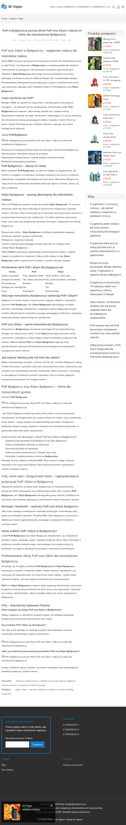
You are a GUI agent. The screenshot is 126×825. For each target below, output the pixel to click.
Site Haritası (7, 769)
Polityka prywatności (73, 765)
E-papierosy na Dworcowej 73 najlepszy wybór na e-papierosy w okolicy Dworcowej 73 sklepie (105, 288)
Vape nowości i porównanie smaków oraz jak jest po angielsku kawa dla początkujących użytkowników (105, 310)
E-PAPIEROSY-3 (69, 7)
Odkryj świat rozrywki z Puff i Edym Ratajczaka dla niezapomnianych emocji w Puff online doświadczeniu (105, 351)
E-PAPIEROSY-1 (99, 7)
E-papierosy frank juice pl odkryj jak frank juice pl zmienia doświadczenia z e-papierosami (105, 249)
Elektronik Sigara (56, 819)
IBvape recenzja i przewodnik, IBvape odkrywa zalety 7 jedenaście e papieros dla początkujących (105, 269)
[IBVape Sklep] (12, 7)
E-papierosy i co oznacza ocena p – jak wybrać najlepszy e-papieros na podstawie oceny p (104, 210)
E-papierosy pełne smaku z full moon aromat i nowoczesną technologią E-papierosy (105, 229)
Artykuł (13, 18)
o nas (58, 7)
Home (52, 7)
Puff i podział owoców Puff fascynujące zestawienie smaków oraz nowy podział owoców (105, 331)
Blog (108, 7)
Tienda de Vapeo (74, 819)
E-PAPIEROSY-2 (84, 7)
